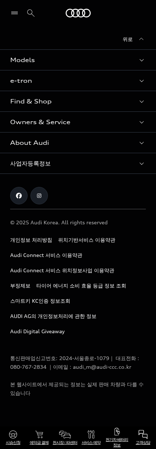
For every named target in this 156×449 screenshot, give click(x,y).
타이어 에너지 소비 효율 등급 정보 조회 (81, 285)
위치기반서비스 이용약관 (86, 240)
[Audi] (78, 13)
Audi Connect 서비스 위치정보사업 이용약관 (62, 270)
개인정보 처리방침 (31, 240)
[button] (78, 59)
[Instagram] (39, 195)
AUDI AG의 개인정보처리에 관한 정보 (53, 316)
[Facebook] (19, 195)
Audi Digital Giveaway (37, 331)
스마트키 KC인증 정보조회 (40, 301)
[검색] (31, 13)
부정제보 (20, 285)
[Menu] (16, 13)
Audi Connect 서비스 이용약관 (46, 255)
